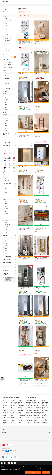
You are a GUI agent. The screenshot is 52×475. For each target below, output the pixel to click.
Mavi (11, 419)
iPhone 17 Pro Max (29, 419)
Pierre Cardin (21, 419)
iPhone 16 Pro (29, 409)
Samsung (12, 405)
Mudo (11, 407)
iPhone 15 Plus (45, 403)
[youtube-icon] (9, 463)
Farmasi (12, 420)
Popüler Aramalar (29, 414)
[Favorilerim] (47, 2)
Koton (19, 417)
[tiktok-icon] (5, 463)
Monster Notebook (21, 410)
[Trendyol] (6, 2)
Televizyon (36, 410)
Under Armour (21, 415)
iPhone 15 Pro (29, 405)
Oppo (11, 410)
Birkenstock (5, 412)
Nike (11, 414)
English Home (13, 402)
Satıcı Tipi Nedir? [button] (11, 137)
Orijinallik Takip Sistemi (37, 424)
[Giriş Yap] (45, 2)
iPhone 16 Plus (37, 409)
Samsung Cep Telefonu (45, 400)
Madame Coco (6, 417)
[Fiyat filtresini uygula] (15, 57)
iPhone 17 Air (37, 417)
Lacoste (4, 415)
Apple (4, 409)
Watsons (5, 402)
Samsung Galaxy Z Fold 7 (37, 420)
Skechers (20, 414)
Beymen (20, 403)
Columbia (5, 405)
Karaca (19, 422)
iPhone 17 (28, 417)
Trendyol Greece (45, 422)
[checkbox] (5, 151)
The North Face (13, 403)
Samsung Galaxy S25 (37, 419)
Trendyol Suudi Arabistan (37, 422)
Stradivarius (5, 403)
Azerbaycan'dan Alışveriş (29, 402)
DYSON (19, 412)
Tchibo (4, 420)
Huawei (20, 409)
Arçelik (12, 412)
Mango (12, 400)
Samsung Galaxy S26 (45, 414)
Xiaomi (4, 410)
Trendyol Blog (37, 415)
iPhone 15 (36, 403)
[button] (9, 9)
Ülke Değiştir (4, 442)
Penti (4, 400)
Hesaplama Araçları (37, 407)
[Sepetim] (50, 2)
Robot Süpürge (45, 402)
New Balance (13, 409)
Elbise (43, 412)
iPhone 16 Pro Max (45, 407)
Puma (4, 407)
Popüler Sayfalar (37, 414)
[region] (26, 470)
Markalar (44, 415)
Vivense (20, 400)
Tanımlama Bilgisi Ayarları (6, 472)
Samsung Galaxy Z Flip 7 (29, 420)
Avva (11, 415)
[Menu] (2, 2)
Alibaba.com (44, 424)
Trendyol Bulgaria (29, 422)
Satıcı (3, 435)
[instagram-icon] (2, 463)
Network (5, 422)
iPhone (35, 400)
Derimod (20, 407)
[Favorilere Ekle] (31, 20)
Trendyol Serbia (29, 424)
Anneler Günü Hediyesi (37, 402)
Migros (12, 424)
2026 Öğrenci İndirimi (29, 403)
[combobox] (42, 12)
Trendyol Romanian (45, 420)
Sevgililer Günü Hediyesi (29, 412)
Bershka (20, 402)
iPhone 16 (44, 409)
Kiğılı (4, 424)
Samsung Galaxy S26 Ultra (29, 415)
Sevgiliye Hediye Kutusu (29, 400)
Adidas (4, 414)
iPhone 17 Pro (45, 417)
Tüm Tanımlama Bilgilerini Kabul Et (33, 472)
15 (37, 390)
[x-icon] (15, 463)
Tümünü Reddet (46, 472)
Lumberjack (21, 405)
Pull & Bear (12, 417)
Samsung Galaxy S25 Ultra (45, 419)
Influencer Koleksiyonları (29, 407)
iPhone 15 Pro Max (37, 405)
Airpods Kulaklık (29, 410)
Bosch (11, 422)
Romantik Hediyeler (37, 412)
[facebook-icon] (12, 463)
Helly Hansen (21, 420)
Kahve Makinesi (45, 410)
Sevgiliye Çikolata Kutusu (45, 405)
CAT (19, 424)
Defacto (4, 419)
